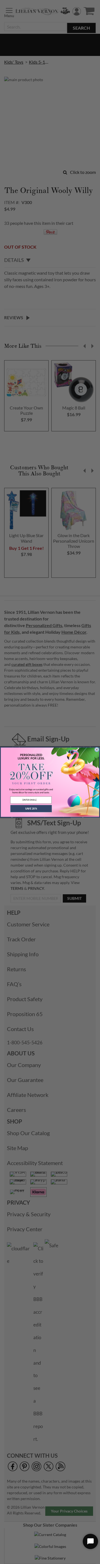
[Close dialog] (97, 749)
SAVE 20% (31, 808)
